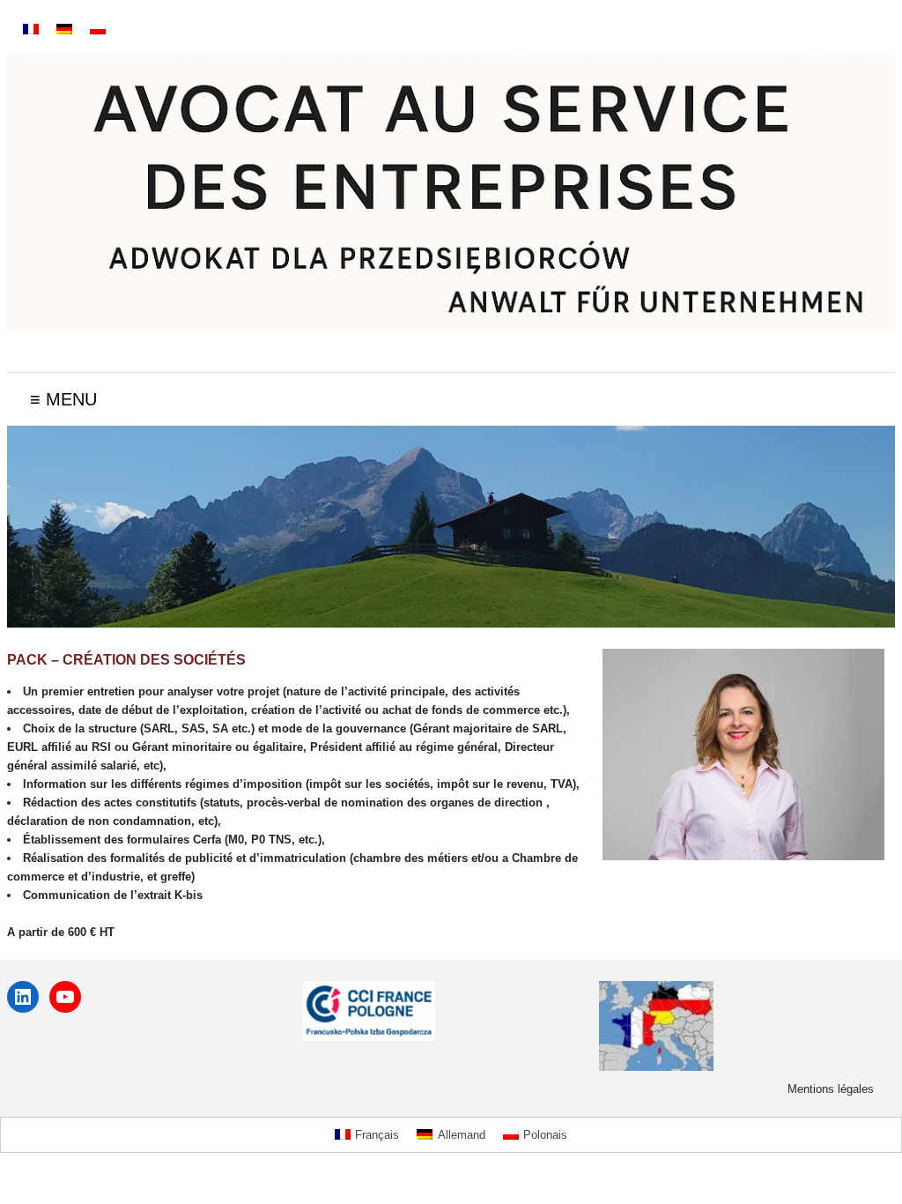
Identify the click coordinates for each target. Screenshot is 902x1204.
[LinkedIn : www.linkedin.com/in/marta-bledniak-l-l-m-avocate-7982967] (23, 997)
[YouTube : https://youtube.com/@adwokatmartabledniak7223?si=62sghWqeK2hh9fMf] (65, 997)
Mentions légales (830, 1089)
